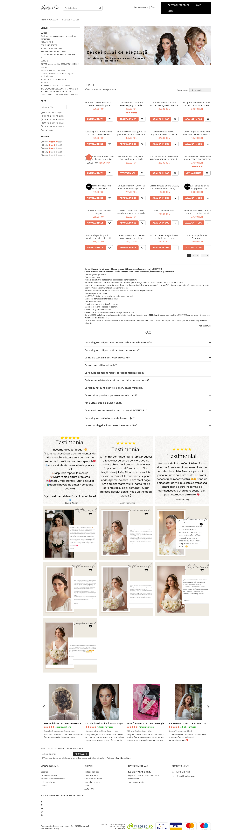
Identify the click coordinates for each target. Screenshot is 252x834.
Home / (44, 19)
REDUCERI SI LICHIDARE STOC (53, 79)
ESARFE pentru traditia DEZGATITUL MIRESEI (60, 64)
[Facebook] (42, 801)
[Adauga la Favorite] (109, 119)
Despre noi (45, 771)
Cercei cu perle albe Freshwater (197, 236)
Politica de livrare (48, 782)
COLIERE (44, 60)
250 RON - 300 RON (51, 126)
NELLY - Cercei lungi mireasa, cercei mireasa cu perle (164, 236)
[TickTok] (42, 811)
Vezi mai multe (205, 325)
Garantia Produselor (93, 778)
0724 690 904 (182, 771)
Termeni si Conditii (49, 775)
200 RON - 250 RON (51, 122)
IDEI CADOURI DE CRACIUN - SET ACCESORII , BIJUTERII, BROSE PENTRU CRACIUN (60, 90)
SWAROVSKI (46, 82)
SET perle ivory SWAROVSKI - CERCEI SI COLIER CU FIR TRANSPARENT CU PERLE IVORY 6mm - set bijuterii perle (197, 104)
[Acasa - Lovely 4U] (50, 8)
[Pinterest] (42, 804)
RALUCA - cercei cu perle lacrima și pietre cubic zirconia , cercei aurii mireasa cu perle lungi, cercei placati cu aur (197, 187)
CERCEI (44, 33)
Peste (46, 141)
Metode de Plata (91, 771)
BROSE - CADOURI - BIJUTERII (53, 70)
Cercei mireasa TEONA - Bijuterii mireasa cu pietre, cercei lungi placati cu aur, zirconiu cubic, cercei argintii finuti (164, 133)
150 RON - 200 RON (51, 119)
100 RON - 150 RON (51, 116)
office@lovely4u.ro (185, 776)
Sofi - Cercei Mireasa (164, 210)
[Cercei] (147, 45)
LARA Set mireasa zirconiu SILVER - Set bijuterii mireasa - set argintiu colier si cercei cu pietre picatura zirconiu (164, 104)
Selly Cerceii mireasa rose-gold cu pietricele (99, 187)
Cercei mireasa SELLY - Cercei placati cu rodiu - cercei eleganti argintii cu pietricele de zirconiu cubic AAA (197, 212)
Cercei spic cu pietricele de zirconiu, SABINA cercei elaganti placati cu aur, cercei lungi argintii (98, 133)
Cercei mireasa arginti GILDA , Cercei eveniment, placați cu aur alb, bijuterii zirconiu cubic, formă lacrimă (164, 187)
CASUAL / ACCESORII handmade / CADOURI (59, 94)
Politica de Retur (91, 775)
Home (198, 5)
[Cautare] (100, 8)
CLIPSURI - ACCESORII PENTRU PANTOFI (58, 54)
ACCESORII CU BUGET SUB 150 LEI (55, 85)
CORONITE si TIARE (49, 45)
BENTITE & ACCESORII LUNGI (53, 51)
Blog (170, 10)
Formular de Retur (92, 782)
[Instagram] (42, 815)
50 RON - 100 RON (51, 112)
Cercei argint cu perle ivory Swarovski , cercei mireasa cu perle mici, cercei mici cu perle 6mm (197, 133)
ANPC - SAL (89, 789)
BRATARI (44, 67)
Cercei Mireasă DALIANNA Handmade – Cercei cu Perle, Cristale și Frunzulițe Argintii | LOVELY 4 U (131, 212)
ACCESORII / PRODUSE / (60, 19)
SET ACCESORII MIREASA (51, 48)
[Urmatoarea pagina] (207, 255)
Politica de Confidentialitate (119, 758)
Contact (44, 785)
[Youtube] (42, 808)
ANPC (86, 785)
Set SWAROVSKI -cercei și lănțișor (98, 212)
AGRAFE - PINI (47, 42)
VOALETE (45, 57)
